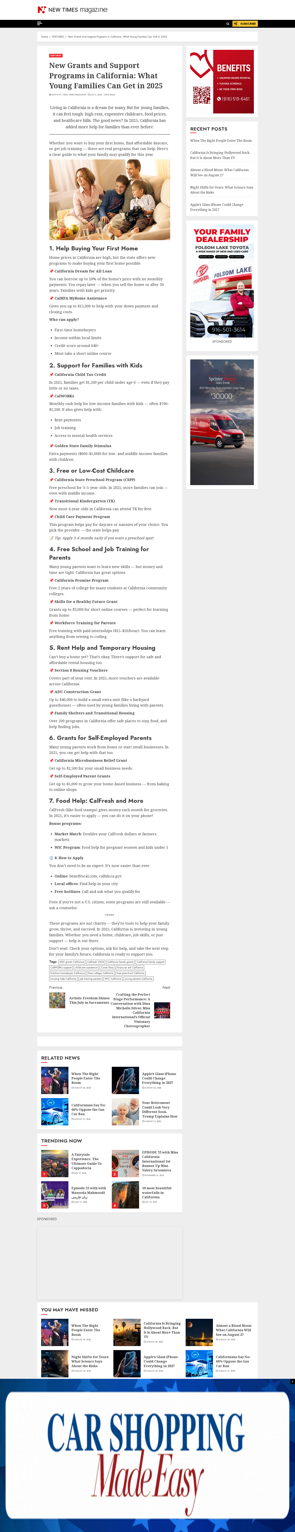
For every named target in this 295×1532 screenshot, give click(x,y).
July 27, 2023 (151, 1202)
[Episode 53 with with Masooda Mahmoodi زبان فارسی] (54, 1195)
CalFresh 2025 (95, 962)
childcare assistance (86, 967)
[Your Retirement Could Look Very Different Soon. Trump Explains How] (125, 1111)
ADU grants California (72, 962)
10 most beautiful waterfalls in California (156, 1192)
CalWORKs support (60, 967)
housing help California (63, 979)
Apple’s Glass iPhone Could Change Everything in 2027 (159, 1078)
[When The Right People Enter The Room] (54, 1080)
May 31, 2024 (80, 1173)
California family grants (120, 962)
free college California (100, 973)
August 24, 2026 (227, 1339)
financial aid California (130, 967)
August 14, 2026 (153, 1121)
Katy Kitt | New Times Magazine (69, 94)
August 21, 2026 (82, 1119)
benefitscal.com (83, 876)
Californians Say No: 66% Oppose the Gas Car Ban (88, 1109)
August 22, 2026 (153, 1087)
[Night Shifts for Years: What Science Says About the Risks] (54, 1363)
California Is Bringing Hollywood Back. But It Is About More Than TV (162, 1330)
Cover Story (107, 967)
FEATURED (55, 55)
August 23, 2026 (82, 1371)
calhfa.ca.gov (110, 876)
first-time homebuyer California (67, 973)
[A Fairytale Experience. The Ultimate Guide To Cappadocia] (54, 1163)
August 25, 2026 (82, 1087)
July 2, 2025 (96, 94)
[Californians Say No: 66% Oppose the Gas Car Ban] (54, 1111)
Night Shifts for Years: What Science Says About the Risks (90, 1361)
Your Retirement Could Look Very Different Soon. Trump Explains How (160, 1109)
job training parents (90, 979)
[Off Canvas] (39, 23)
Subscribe (248, 24)
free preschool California (130, 973)
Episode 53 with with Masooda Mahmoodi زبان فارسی (88, 1192)
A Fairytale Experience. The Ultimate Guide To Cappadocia (86, 1161)
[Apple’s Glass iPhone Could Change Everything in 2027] (125, 1080)
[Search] (227, 24)
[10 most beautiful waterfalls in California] (125, 1195)
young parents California (138, 979)
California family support (150, 962)
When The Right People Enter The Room (85, 1078)
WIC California (113, 979)
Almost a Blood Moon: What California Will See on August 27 (234, 1330)
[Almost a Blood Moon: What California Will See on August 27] (199, 1332)
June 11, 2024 (80, 1202)
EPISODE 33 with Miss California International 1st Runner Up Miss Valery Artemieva (160, 1161)
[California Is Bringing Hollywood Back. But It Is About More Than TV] (127, 1332)
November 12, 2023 (154, 1175)
